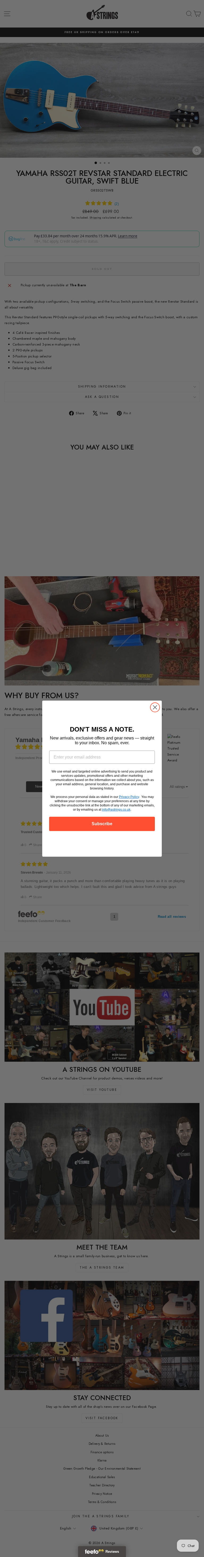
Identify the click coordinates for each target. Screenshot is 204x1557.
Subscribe (102, 823)
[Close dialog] (155, 707)
